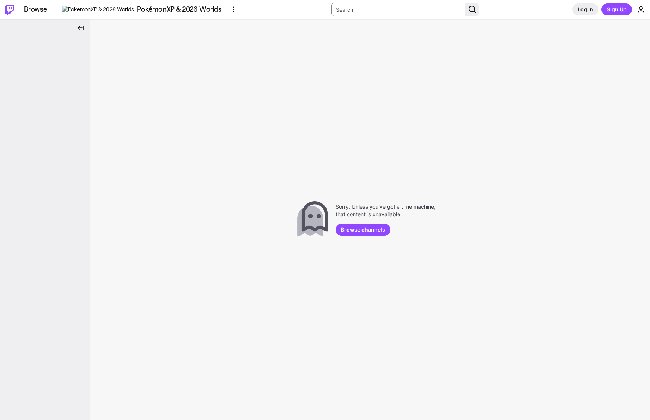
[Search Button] (472, 9)
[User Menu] (641, 9)
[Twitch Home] (9, 9)
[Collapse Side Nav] (81, 28)
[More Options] (234, 9)
